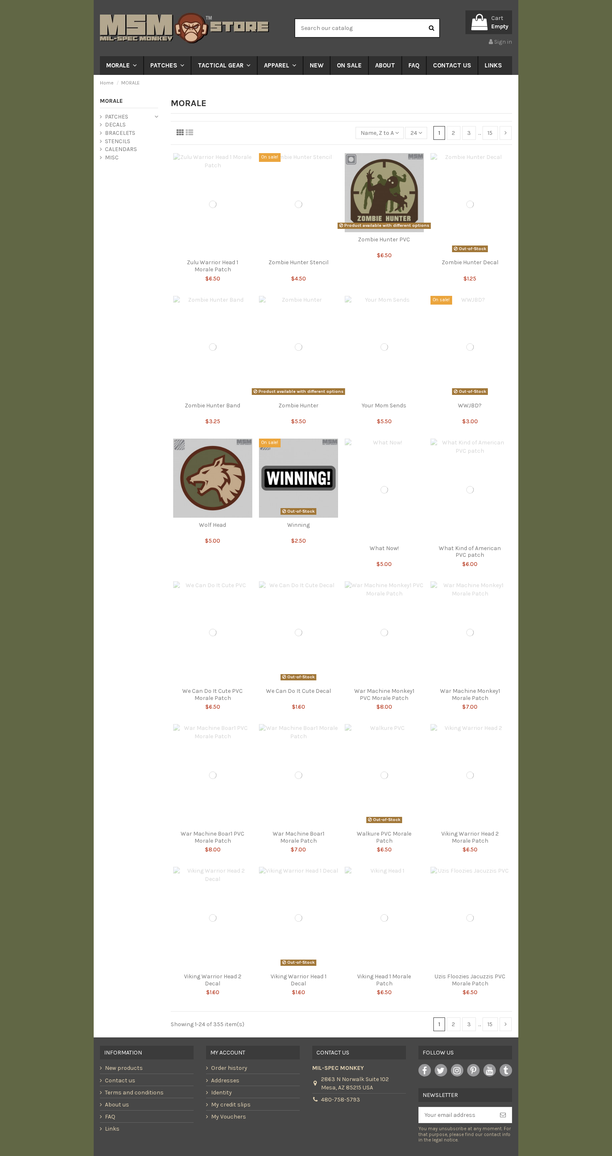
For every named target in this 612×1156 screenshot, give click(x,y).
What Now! (384, 548)
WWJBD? (470, 405)
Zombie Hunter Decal (470, 262)
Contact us (120, 1080)
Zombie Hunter (298, 405)
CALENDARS (121, 149)
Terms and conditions (134, 1092)
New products (124, 1068)
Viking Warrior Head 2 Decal (212, 980)
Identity (221, 1092)
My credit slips (231, 1104)
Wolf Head (212, 524)
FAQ (110, 1116)
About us (117, 1104)
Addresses (225, 1080)
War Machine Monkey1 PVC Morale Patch (384, 694)
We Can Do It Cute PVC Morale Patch (212, 694)
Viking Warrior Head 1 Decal (298, 980)
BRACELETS (120, 132)
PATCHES (116, 116)
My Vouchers (228, 1116)
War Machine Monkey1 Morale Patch (470, 694)
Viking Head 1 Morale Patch (384, 980)
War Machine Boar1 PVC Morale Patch (212, 837)
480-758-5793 (340, 1099)
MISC (112, 157)
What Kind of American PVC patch (470, 552)
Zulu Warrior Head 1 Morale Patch (212, 266)
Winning (298, 524)
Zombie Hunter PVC (384, 239)
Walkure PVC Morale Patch (384, 837)
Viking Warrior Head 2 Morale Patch (470, 837)
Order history (229, 1068)
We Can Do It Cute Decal (298, 691)
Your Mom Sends (384, 405)
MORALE (111, 100)
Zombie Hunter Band (212, 405)
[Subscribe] (503, 1115)
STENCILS (117, 141)
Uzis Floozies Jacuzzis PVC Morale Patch (470, 980)
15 (490, 132)
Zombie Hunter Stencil (298, 262)
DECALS (115, 124)
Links (112, 1128)
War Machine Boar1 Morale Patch (298, 837)
